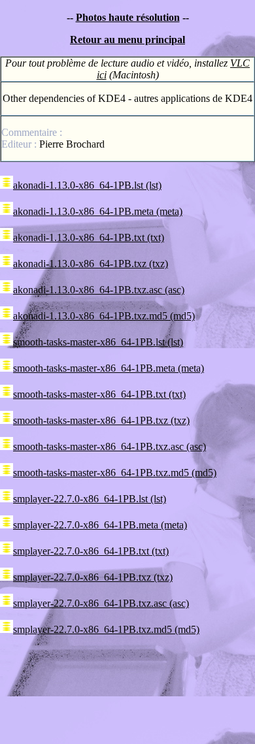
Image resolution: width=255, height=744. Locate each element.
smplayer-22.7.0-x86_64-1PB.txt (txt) (91, 551)
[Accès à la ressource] (6, 185)
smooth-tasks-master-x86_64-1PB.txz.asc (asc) (109, 446)
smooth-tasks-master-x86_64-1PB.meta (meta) (108, 368)
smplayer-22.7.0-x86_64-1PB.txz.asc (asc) (101, 603)
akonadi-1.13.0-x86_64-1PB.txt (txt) (88, 237)
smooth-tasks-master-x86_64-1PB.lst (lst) (98, 342)
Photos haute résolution (128, 17)
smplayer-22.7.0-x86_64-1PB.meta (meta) (100, 524)
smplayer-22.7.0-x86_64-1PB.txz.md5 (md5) (106, 629)
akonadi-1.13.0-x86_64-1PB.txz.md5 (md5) (104, 315)
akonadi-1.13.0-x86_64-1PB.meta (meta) (97, 211)
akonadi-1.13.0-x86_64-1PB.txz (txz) (90, 263)
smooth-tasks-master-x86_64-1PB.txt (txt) (99, 394)
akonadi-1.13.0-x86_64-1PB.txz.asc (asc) (98, 289)
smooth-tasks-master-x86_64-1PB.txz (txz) (101, 420)
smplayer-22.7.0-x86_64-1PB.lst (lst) (89, 498)
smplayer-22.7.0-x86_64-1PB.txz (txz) (93, 577)
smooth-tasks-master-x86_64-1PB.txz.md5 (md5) (114, 472)
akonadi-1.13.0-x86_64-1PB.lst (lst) (87, 185)
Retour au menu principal (127, 39)
